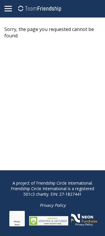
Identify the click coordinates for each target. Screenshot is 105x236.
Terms (17, 224)
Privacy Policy (53, 205)
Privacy (17, 221)
